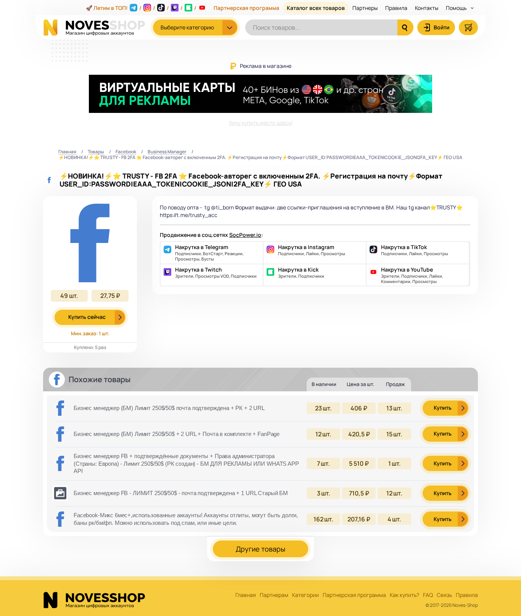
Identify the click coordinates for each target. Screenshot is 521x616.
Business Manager (167, 152)
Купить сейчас (87, 316)
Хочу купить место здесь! (261, 122)
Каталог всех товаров (316, 7)
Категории (305, 595)
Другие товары (260, 548)
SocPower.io (245, 234)
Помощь (457, 7)
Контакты (426, 7)
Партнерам (274, 595)
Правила (396, 7)
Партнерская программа (246, 7)
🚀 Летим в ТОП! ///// (141, 7)
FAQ (428, 595)
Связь (444, 595)
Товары (96, 152)
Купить (443, 407)
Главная (67, 152)
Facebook (126, 152)
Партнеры (365, 7)
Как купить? (404, 595)
